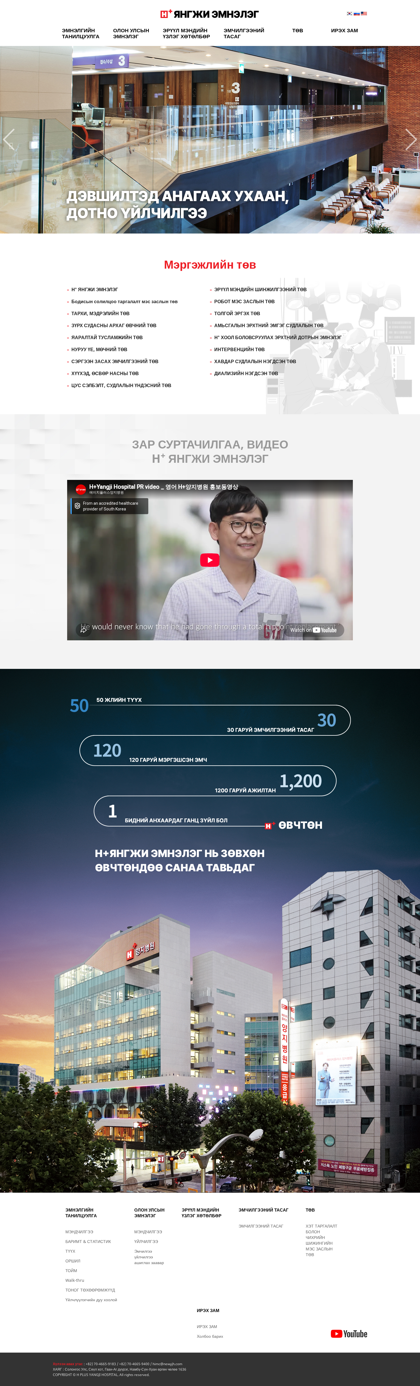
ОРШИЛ (72, 1261)
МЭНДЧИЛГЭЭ (79, 1231)
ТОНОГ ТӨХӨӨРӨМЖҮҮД (90, 1290)
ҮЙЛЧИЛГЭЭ (146, 1241)
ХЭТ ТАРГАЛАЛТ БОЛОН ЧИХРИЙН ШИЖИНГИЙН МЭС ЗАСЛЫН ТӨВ (321, 1240)
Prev (8, 139)
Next (411, 139)
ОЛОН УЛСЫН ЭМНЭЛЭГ (131, 33)
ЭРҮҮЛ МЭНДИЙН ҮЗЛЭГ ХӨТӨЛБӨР (186, 33)
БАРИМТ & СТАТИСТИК (88, 1241)
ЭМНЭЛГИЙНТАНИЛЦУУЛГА (80, 33)
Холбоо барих (210, 1336)
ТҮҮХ (70, 1251)
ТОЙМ (71, 1270)
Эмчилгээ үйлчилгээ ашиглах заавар (149, 1256)
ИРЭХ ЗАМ (344, 30)
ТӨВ (297, 30)
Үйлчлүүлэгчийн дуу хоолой (91, 1299)
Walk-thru (74, 1280)
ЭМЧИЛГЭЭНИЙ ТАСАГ (244, 33)
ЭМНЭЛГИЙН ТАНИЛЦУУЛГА (81, 1212)
